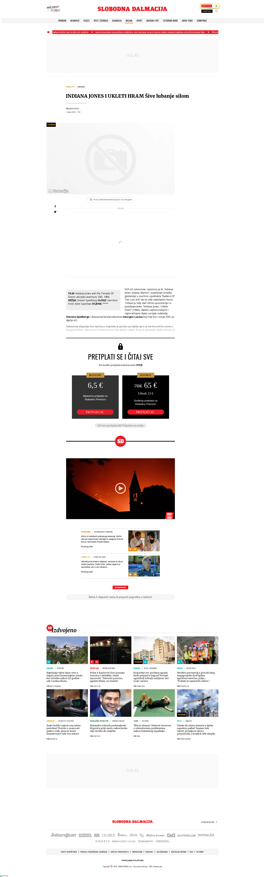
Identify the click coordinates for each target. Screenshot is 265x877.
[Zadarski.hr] (146, 841)
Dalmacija (117, 20)
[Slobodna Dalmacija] (132, 9)
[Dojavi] (53, 9)
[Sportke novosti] (97, 835)
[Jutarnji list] (63, 835)
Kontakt (149, 851)
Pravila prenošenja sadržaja (93, 851)
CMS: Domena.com (155, 866)
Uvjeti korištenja (69, 851)
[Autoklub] (186, 835)
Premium (62, 20)
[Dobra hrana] (155, 835)
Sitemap (200, 851)
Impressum (137, 851)
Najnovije (74, 20)
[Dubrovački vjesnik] (124, 841)
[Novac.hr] (206, 835)
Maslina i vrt (152, 20)
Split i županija (101, 20)
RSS (191, 851)
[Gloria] (133, 835)
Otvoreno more (170, 20)
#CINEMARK (120, 587)
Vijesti (87, 20)
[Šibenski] (162, 841)
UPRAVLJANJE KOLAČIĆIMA (132, 860)
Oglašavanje (162, 851)
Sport (139, 20)
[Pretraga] (216, 11)
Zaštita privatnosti (120, 851)
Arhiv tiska (187, 20)
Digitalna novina (178, 851)
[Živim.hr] (122, 835)
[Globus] (109, 835)
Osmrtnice (202, 20)
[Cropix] (102, 841)
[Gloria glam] (141, 835)
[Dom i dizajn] (171, 835)
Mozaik (129, 20)
